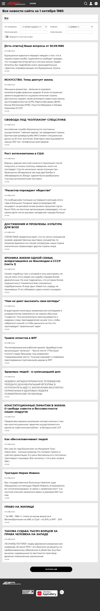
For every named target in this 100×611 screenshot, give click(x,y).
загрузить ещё (51, 569)
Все (6, 18)
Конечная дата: (56, 32)
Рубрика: (54, 27)
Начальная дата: (11, 32)
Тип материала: (10, 27)
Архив (6, 71)
